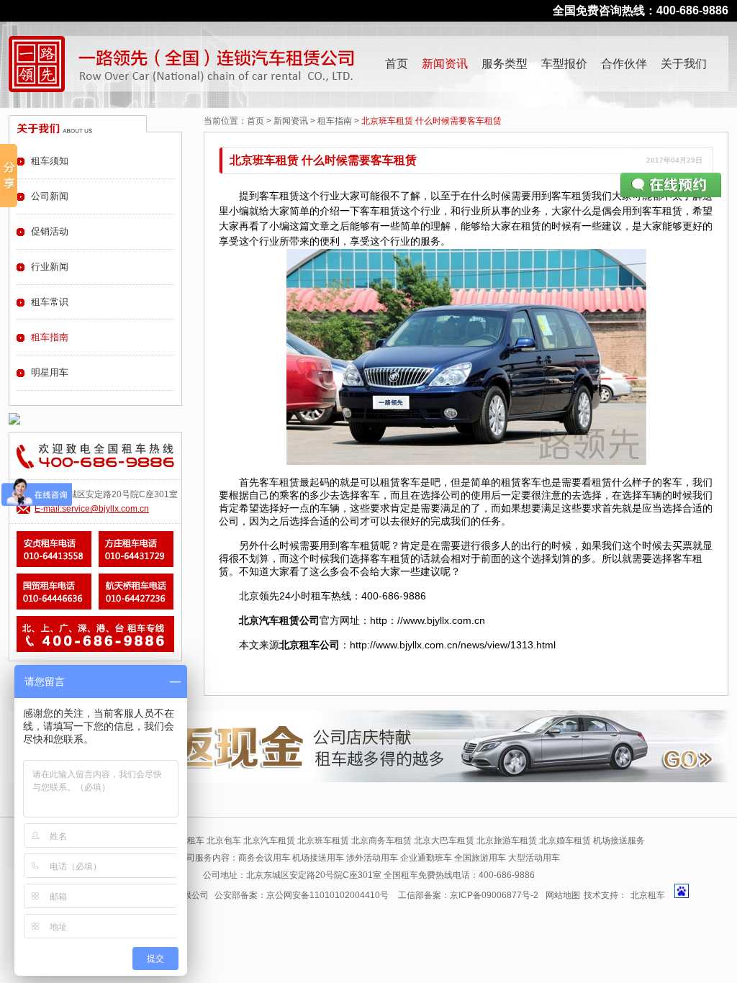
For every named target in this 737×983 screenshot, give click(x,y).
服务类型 (504, 64)
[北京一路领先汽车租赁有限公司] (37, 64)
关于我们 (684, 64)
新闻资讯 (445, 64)
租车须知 (49, 160)
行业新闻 (49, 266)
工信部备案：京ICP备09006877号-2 (468, 895)
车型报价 (564, 64)
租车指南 (334, 121)
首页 (396, 64)
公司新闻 (49, 196)
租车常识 (49, 301)
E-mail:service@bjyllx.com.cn (92, 509)
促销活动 (49, 231)
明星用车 (49, 372)
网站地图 (563, 895)
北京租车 (647, 895)
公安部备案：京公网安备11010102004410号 (301, 895)
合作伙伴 (624, 64)
